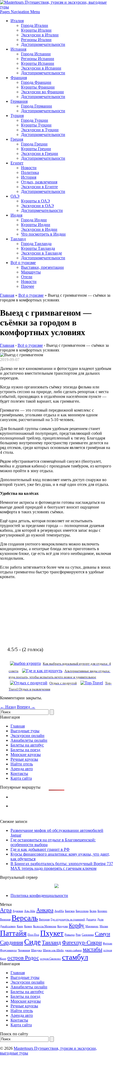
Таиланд (18, 239)
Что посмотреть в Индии (43, 234)
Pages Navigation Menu (20, 11)
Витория (44, 919)
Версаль (25, 918)
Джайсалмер (8, 926)
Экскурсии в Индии (39, 229)
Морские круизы (26, 754)
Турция (17, 115)
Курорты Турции (36, 125)
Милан (104, 926)
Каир (20, 926)
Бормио (102, 911)
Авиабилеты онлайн (29, 740)
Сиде (32, 942)
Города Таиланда (36, 243)
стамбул (75, 957)
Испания (18, 49)
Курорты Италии (36, 30)
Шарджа (36, 950)
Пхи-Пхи (33, 934)
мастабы (92, 949)
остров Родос (23, 958)
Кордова (62, 926)
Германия (19, 101)
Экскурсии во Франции (42, 92)
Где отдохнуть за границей (68, 919)
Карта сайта (21, 778)
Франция (19, 77)
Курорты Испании (37, 63)
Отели (26, 277)
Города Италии (34, 25)
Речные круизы (24, 759)
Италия (17, 20)
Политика (30, 172)
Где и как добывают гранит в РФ (40, 849)
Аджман (18, 911)
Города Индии (34, 220)
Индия (16, 215)
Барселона (82, 911)
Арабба (59, 911)
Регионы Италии (36, 39)
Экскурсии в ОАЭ (37, 205)
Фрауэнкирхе (8, 950)
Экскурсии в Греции (39, 153)
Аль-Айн (29, 911)
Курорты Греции (36, 149)
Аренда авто (22, 769)
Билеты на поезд (25, 750)
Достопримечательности (43, 44)
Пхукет (52, 933)
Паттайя (13, 933)
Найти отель (22, 764)
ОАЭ (15, 196)
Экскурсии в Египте (39, 186)
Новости (29, 167)
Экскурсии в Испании (41, 68)
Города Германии (36, 106)
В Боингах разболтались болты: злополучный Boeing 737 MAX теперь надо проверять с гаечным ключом (62, 866)
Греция (17, 139)
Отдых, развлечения (39, 182)
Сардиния (11, 942)
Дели (100, 919)
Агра (6, 910)
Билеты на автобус (27, 745)
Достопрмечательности (42, 210)
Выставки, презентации (42, 267)
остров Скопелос (50, 958)
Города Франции (36, 82)
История (28, 177)
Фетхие (107, 943)
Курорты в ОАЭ (35, 201)
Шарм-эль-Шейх (53, 950)
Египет (17, 163)
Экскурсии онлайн (27, 735)
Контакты (19, 773)
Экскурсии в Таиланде (41, 253)
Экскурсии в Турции (40, 130)
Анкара (44, 910)
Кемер (28, 926)
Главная (7, 295)
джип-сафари (73, 950)
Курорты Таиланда (38, 248)
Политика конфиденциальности (39, 895)
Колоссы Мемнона (44, 926)
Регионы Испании (37, 58)
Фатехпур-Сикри (82, 942)
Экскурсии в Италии (40, 35)
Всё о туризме (23, 262)
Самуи (102, 934)
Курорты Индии (35, 224)
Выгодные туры (25, 731)
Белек (93, 911)
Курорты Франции (38, 87)
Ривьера (70, 934)
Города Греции (34, 144)
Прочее (27, 286)
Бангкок (70, 911)
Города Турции (34, 120)
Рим (78, 934)
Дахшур (91, 919)
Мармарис (92, 926)
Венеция (5, 919)
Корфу (76, 925)
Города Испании (36, 54)
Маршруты (31, 272)
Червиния (24, 950)
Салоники (88, 934)
